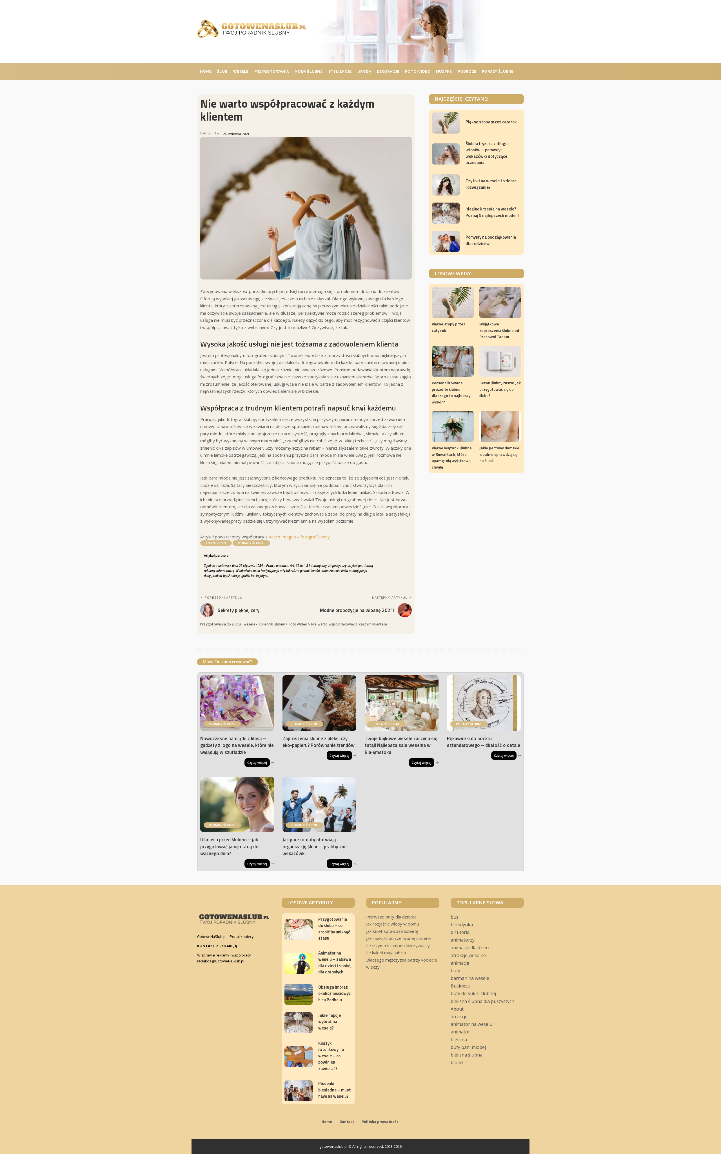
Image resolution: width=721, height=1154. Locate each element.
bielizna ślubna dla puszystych (482, 1001)
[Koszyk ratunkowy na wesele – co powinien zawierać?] (298, 1056)
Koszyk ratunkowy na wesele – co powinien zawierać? (331, 1056)
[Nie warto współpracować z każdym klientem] (306, 208)
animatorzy (463, 940)
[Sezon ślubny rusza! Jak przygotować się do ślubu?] (500, 361)
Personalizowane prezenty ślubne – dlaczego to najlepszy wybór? (451, 392)
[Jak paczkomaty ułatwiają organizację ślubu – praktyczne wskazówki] (319, 804)
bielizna (459, 1040)
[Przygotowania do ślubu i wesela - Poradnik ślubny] (251, 29)
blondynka (462, 925)
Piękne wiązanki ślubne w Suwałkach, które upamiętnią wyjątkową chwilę (452, 457)
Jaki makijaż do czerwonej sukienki (398, 938)
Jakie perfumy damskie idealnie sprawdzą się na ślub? (499, 454)
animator (460, 1032)
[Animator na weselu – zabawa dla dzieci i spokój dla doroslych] (298, 963)
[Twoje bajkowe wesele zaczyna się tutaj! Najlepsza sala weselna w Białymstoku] (402, 703)
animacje (460, 963)
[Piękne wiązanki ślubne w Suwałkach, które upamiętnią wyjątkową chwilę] (452, 426)
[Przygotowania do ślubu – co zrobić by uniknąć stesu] (298, 929)
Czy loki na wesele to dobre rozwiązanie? (491, 183)
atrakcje (459, 1016)
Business (460, 986)
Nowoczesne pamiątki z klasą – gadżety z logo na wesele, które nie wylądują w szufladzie (237, 745)
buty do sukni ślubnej (473, 993)
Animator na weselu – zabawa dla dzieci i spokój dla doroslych (334, 962)
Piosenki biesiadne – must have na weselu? (334, 1089)
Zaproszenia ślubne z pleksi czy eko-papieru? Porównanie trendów (318, 742)
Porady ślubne (251, 543)
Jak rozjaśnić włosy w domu (392, 924)
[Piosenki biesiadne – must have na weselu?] (298, 1090)
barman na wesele (470, 978)
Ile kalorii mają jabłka (386, 952)
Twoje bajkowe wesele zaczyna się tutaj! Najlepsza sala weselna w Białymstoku (401, 745)
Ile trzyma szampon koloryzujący (398, 945)
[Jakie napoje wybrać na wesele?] (298, 1022)
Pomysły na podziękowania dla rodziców (491, 240)
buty (455, 970)
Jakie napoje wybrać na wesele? (329, 1021)
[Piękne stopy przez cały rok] (446, 123)
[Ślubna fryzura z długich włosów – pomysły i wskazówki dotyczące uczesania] (446, 154)
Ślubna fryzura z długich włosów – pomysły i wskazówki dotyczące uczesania (488, 153)
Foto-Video (216, 543)
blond (457, 1062)
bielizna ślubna (466, 1055)
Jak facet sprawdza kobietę (392, 931)
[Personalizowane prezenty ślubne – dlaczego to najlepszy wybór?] (452, 361)
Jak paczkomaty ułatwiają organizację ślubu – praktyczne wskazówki (314, 846)
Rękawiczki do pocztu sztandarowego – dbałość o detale (483, 742)
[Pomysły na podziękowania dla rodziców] (446, 241)
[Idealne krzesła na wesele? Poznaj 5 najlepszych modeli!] (446, 213)
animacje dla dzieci (470, 947)
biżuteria (460, 932)
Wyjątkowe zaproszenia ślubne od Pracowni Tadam (499, 330)
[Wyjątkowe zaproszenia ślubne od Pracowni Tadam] (500, 302)
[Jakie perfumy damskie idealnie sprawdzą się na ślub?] (500, 426)
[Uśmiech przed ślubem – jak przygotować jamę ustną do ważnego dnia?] (237, 804)
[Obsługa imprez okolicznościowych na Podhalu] (298, 994)
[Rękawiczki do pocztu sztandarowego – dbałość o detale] (484, 703)
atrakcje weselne (468, 955)
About (457, 1009)
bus (455, 917)
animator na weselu (471, 1024)
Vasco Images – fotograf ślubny (299, 537)
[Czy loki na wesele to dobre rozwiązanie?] (446, 185)
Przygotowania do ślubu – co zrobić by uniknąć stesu (334, 929)
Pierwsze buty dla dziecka (391, 917)
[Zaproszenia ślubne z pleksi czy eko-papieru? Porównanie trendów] (319, 703)
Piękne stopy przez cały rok (491, 122)
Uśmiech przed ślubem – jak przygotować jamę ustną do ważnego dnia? (229, 846)
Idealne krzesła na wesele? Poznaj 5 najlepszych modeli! (492, 212)
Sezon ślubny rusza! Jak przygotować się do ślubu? (500, 389)
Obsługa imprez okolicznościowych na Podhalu (334, 993)
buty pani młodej (468, 1047)
